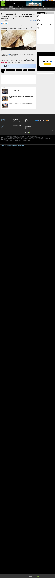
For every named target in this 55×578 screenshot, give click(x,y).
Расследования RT (50, 8)
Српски (26, 121)
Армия (26, 8)
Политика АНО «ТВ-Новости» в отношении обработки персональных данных (17, 140)
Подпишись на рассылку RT (53, 0)
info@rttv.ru (6, 139)
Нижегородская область (10, 70)
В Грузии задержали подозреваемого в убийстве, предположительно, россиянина (44, 35)
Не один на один (35, 8)
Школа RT (27, 129)
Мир (7, 6)
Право (6, 9)
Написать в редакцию (17, 122)
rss (52, 0)
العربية (7, 0)
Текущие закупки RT (16, 121)
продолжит (8, 54)
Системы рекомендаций (17, 125)
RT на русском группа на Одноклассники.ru (49, 0)
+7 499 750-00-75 (41, 138)
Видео (52, 6)
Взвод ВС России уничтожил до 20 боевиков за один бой (44, 25)
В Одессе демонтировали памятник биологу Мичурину (44, 17)
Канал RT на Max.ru (46, 0)
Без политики (38, 6)
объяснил (17, 59)
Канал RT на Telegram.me (42, 0)
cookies (30, 576)
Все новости (45, 41)
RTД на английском (28, 125)
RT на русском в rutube (48, 0)
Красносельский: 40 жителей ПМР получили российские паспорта (44, 39)
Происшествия (7, 8)
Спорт (29, 6)
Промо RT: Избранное (17, 118)
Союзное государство (20, 8)
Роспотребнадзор (31, 70)
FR (5, 0)
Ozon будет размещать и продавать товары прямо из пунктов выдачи (44, 21)
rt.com (11, 137)
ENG (2, 0)
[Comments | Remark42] (18, 79)
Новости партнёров (16, 124)
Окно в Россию (27, 128)
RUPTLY (26, 127)
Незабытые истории (42, 8)
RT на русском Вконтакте (44, 0)
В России (3, 70)
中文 (13, 0)
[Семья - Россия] (34, 3)
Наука (33, 6)
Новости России (19, 70)
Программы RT (15, 119)
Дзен (22, 65)
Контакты (14, 120)
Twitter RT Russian (45, 0)
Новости (3, 6)
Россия (11, 6)
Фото (48, 6)
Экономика (24, 6)
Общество (13, 8)
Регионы (29, 8)
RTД (30, 0)
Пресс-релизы (15, 115)
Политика (2, 8)
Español (26, 120)
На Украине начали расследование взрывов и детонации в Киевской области (44, 29)
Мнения (44, 6)
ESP (9, 0)
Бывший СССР (17, 6)
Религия (2, 9)
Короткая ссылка (33, 20)
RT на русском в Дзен (50, 0)
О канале (14, 116)
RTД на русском (28, 126)
